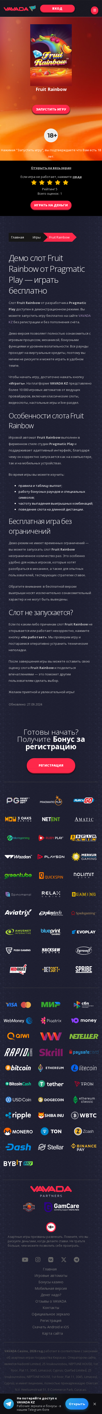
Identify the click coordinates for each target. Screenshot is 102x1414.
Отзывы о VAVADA (50, 1301)
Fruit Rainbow (59, 237)
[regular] (49, 182)
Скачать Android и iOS (50, 1327)
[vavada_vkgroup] (51, 1259)
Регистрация (51, 765)
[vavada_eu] (63, 1259)
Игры (37, 237)
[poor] (42, 182)
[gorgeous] (65, 182)
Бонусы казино (50, 1282)
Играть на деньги (51, 205)
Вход (57, 8)
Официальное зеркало (51, 1314)
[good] (57, 182)
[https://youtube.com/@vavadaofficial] (25, 1259)
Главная (17, 237)
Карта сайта (52, 1333)
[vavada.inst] (38, 1259)
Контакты (51, 1307)
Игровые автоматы (50, 1275)
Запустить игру (51, 109)
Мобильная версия (51, 1288)
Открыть (77, 1404)
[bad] (34, 182)
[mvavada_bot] (76, 1259)
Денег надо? (51, 1294)
